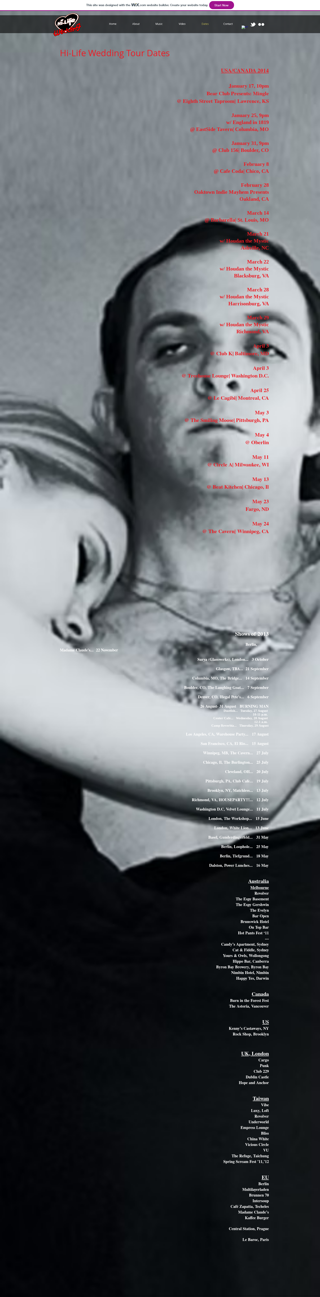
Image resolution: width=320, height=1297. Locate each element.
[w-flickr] (261, 24)
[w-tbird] (253, 24)
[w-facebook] (245, 28)
